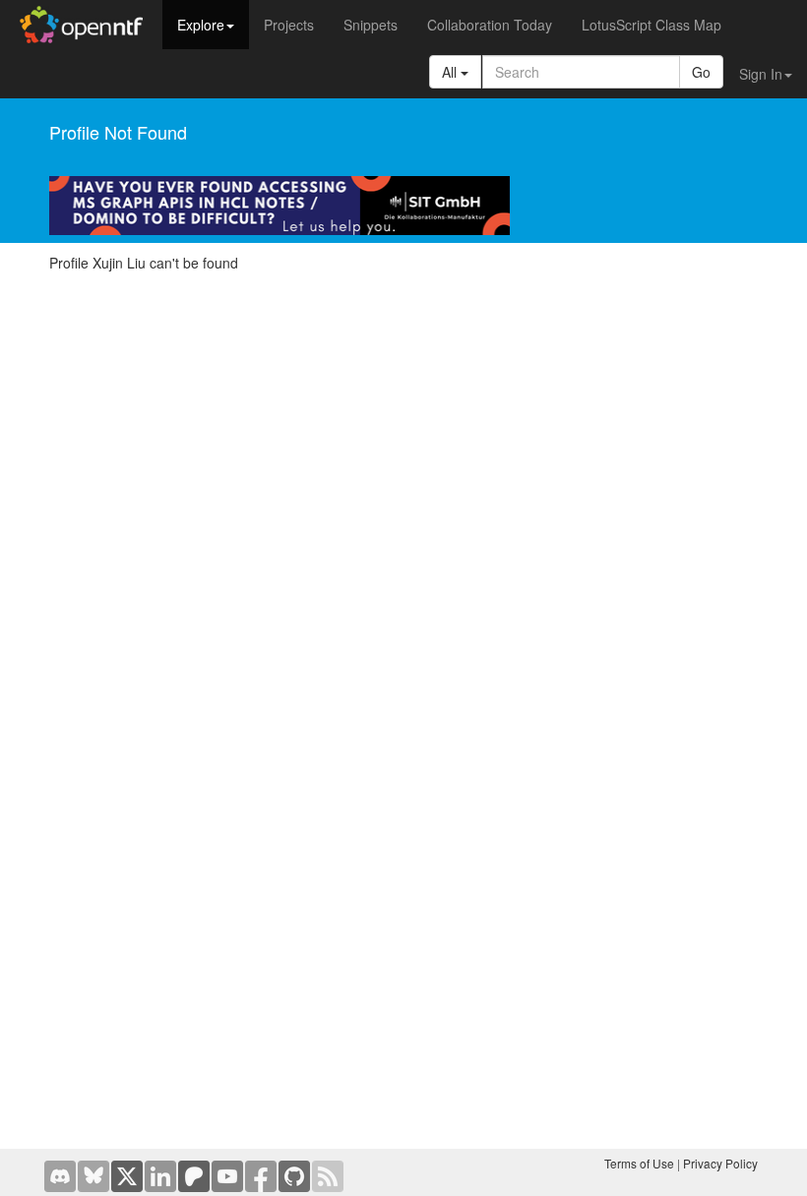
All (451, 72)
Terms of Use (639, 1163)
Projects (289, 24)
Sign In (760, 74)
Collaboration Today (489, 24)
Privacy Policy (720, 1163)
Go (701, 72)
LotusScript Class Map (651, 24)
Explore (200, 24)
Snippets (370, 24)
